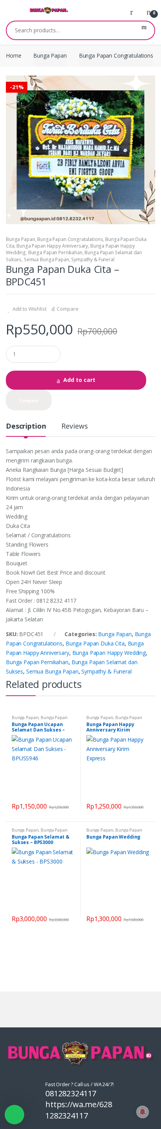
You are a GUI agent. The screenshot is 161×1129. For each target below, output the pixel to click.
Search (144, 30)
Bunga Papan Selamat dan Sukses (40, 719)
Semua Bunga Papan (46, 259)
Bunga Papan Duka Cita (95, 643)
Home (13, 55)
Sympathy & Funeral (92, 259)
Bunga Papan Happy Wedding (109, 652)
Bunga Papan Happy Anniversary (52, 246)
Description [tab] (26, 426)
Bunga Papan (49, 55)
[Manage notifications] (142, 1112)
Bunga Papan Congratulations (116, 55)
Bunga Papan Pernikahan (55, 252)
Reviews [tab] (74, 426)
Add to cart (79, 379)
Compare (67, 308)
